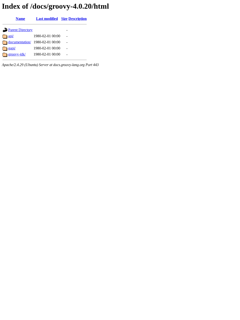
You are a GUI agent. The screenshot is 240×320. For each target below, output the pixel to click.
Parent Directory (20, 30)
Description (77, 19)
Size (64, 19)
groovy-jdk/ (17, 54)
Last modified (47, 19)
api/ (11, 36)
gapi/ (11, 48)
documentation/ (19, 42)
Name (20, 19)
